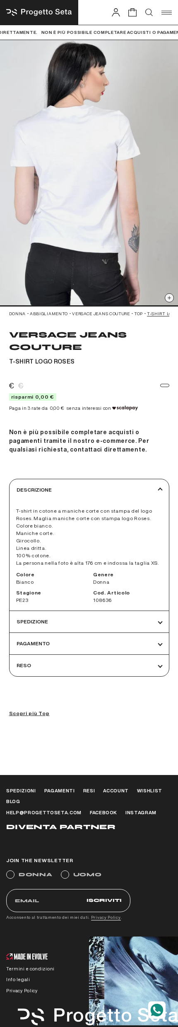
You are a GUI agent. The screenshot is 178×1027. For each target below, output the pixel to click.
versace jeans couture (101, 313)
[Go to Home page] (39, 12)
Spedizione (32, 621)
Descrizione (34, 489)
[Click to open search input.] (149, 12)
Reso (24, 665)
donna (17, 313)
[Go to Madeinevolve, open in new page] (27, 957)
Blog (13, 801)
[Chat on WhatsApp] (157, 1010)
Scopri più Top (29, 713)
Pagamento (33, 643)
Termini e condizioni (30, 968)
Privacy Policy (106, 917)
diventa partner (60, 827)
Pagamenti (59, 790)
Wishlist (149, 790)
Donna (36, 874)
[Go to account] (116, 12)
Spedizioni (21, 790)
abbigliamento (49, 313)
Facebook (103, 812)
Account (116, 790)
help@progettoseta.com (44, 812)
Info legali (18, 979)
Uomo (87, 874)
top (138, 313)
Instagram (140, 812)
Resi (89, 790)
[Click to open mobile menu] (166, 12)
